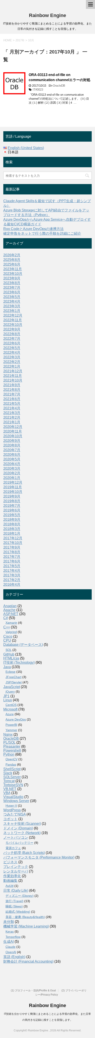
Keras (10, 931)
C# (5, 618)
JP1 (6, 696)
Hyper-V (11, 805)
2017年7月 (11, 557)
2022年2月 (11, 362)
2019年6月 (11, 510)
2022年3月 (11, 357)
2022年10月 (12, 325)
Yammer (11, 730)
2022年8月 (11, 334)
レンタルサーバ (15, 871)
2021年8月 (11, 390)
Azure (10, 714)
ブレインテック (15, 867)
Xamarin (11, 622)
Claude (10, 947)
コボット (10, 819)
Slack (7, 773)
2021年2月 (11, 417)
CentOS (11, 705)
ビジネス (10, 862)
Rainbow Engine (47, 15)
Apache (9, 610)
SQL (8, 650)
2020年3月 (11, 468)
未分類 (8, 922)
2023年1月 (11, 311)
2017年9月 (11, 547)
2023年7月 (11, 287)
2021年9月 (11, 385)
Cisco (7, 636)
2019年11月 (12, 487)
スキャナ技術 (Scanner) (22, 823)
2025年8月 (11, 260)
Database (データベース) (23, 644)
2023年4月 (11, 301)
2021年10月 (12, 380)
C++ (6, 627)
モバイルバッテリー (19, 842)
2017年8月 (11, 552)
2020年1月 (11, 478)
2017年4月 (11, 570)
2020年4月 (11, 464)
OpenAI (11, 952)
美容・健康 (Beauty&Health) (25, 917)
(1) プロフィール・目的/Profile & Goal (33, 990)
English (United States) (26, 148)
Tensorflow (13, 937)
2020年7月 (11, 450)
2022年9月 (11, 329)
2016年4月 (11, 584)
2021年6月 (11, 399)
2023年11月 (12, 269)
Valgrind (11, 632)
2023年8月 (11, 283)
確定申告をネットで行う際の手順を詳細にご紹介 (42, 233)
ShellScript (12, 769)
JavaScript (11, 687)
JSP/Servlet (14, 682)
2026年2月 (11, 255)
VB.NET (9, 789)
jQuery (10, 691)
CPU (7, 640)
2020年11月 (12, 431)
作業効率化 (12, 876)
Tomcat (9, 781)
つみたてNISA (14, 814)
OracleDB (59, 85)
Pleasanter (11, 746)
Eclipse (10, 671)
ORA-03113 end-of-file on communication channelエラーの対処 (59, 77)
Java (7, 667)
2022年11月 (12, 320)
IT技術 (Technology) (19, 662)
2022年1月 (11, 366)
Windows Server (16, 801)
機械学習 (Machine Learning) (26, 926)
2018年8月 (11, 524)
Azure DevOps (16, 719)
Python (8, 754)
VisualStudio (13, 797)
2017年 (20, 40)
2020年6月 (11, 454)
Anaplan (10, 606)
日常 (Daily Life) (15, 890)
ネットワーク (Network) (22, 833)
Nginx (8, 734)
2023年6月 (11, 292)
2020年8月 (11, 445)
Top (91, 1034)
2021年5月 (11, 403)
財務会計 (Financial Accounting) (28, 961)
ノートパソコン (15, 837)
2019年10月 (12, 492)
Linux (7, 700)
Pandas (11, 764)
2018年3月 (11, 529)
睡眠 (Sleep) (14, 906)
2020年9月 (11, 441)
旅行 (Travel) (14, 901)
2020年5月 (11, 459)
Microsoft (10, 709)
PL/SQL (9, 742)
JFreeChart (13, 677)
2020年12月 (12, 427)
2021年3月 (11, 413)
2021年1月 (11, 422)
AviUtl (9, 886)
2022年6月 (11, 343)
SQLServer (12, 777)
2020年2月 (11, 473)
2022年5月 (11, 348)
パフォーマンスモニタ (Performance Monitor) (38, 857)
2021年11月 (12, 376)
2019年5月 (11, 515)
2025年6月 (11, 264)
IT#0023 (38, 89)
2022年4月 (11, 352)
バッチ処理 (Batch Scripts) (24, 853)
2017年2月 (11, 580)
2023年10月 (12, 274)
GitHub (8, 654)
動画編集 (10, 880)
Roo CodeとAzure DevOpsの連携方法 (33, 229)
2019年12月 (12, 482)
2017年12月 (12, 538)
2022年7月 (11, 338)
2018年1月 (11, 533)
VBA (6, 793)
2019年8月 (11, 501)
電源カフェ (13, 848)
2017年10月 (12, 543)
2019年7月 (11, 506)
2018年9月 (11, 519)
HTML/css (11, 658)
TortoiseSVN (13, 785)
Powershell (12, 750)
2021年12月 (12, 371)
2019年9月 (11, 496)
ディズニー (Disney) (20, 895)
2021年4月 (11, 408)
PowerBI (11, 724)
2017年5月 (11, 566)
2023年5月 (11, 297)
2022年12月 (12, 315)
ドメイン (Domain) (18, 828)
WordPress (12, 810)
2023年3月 (11, 306)
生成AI (8, 941)
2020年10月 (12, 436)
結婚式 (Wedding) (18, 911)
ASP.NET (10, 614)
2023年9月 (11, 278)
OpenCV (11, 759)
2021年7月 (11, 394)
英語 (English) (14, 957)
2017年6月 (11, 561)
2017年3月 (11, 575)
